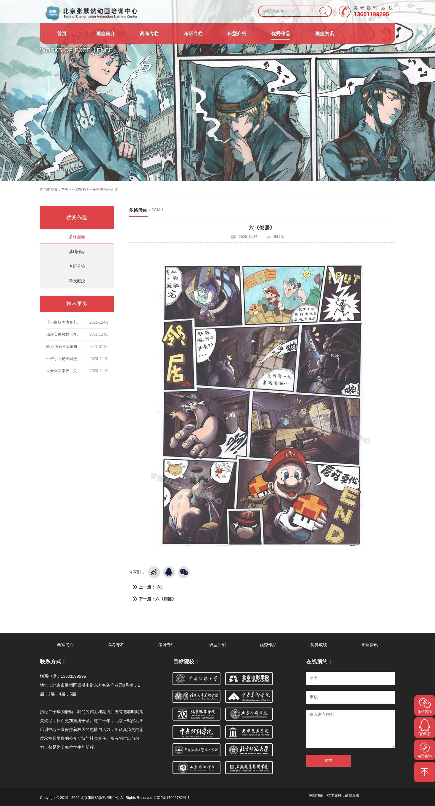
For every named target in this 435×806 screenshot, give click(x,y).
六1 (160, 587)
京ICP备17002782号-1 (171, 798)
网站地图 (316, 795)
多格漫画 (100, 189)
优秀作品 (280, 33)
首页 (62, 33)
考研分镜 (77, 266)
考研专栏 (193, 33)
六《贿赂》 (165, 598)
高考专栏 (149, 33)
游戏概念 (77, 281)
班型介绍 (237, 33)
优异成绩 (318, 644)
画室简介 (105, 33)
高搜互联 (352, 795)
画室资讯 (324, 33)
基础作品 (77, 251)
